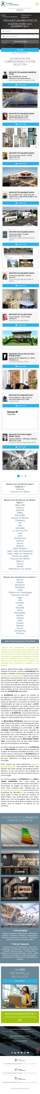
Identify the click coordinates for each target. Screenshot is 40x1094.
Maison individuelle (10, 933)
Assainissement (8, 957)
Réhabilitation (20, 957)
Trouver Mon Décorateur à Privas (12, 1073)
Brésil (36, 1038)
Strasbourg (21, 1033)
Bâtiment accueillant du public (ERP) (20, 940)
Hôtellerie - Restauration (28, 935)
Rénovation (23, 947)
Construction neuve (10, 947)
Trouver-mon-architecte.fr (12, 676)
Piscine (29, 953)
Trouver (20, 50)
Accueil (3, 15)
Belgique (5, 1038)
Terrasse (6, 951)
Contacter (22, 85)
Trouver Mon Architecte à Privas (12, 1064)
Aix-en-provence (19, 1031)
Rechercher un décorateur (26, 16)
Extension (26, 949)
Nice (12, 1033)
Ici (20, 1020)
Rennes (27, 1033)
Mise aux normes (17, 951)
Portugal (31, 1038)
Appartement (23, 933)
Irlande (23, 1038)
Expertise (34, 949)
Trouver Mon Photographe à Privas (11, 1082)
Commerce (13, 935)
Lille (36, 1031)
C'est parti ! (20, 981)
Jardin (35, 953)
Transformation (30, 951)
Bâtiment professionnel (11, 937)
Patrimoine (33, 937)
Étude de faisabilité (29, 955)
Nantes (16, 1033)
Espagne (10, 1038)
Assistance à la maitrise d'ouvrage (13, 953)
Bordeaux (32, 1031)
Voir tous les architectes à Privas (20, 641)
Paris (4, 1031)
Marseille (11, 1031)
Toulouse (26, 1031)
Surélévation (16, 949)
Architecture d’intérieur (12, 955)
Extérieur (24, 937)
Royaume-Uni (17, 1038)
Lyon (7, 1031)
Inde (27, 1038)
